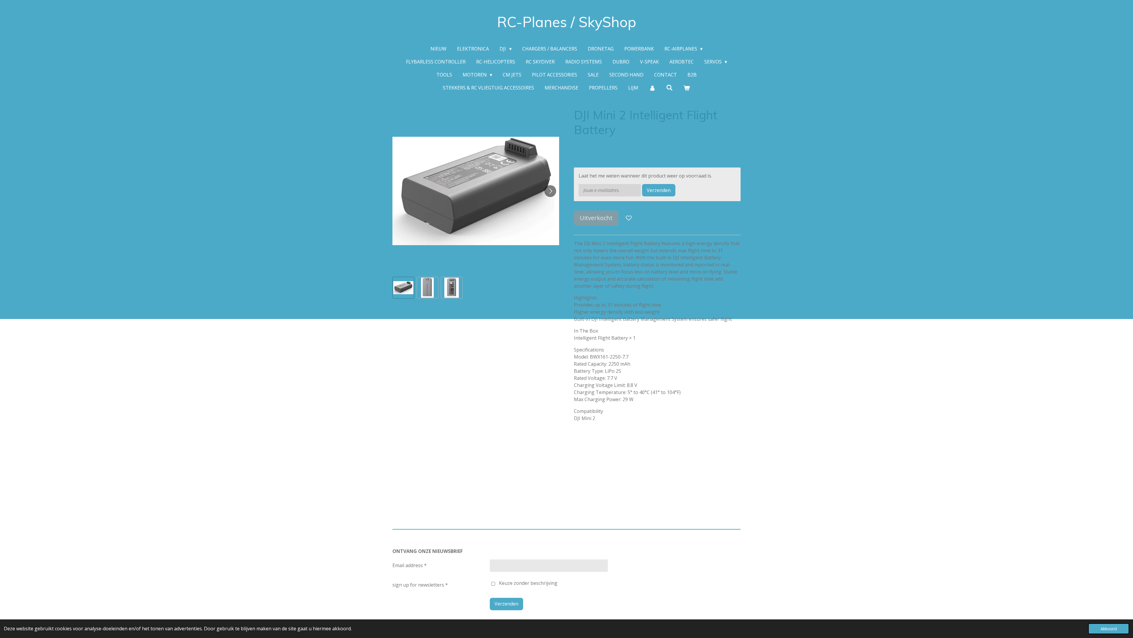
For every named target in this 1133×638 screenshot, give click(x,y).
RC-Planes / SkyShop (566, 22)
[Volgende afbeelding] (550, 191)
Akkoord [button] (1109, 629)
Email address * (409, 565)
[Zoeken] (669, 87)
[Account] (652, 88)
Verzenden (659, 190)
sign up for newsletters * (420, 585)
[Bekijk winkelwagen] (687, 88)
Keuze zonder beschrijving (528, 583)
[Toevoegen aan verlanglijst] (628, 218)
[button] (403, 288)
